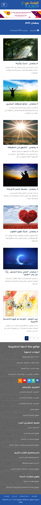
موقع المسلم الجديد (31, 433)
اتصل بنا (6, 496)
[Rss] (20, 381)
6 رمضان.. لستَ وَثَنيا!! (27, 64)
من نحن (14, 496)
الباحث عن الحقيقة (10, 500)
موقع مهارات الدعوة (31, 482)
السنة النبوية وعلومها (30, 463)
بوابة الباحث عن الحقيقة (30, 369)
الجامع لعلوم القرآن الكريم (29, 458)
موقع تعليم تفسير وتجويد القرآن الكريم (24, 445)
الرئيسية (34, 496)
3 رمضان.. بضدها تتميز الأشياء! (22, 189)
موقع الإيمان (34, 410)
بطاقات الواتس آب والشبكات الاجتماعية (23, 374)
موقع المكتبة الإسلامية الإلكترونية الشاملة (22, 487)
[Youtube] (24, 381)
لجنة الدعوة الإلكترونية (30, 357)
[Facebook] (37, 381)
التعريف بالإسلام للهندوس (29, 404)
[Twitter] (29, 381)
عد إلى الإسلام (24, 496)
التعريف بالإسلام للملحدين (29, 398)
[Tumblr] (33, 381)
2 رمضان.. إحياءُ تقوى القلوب (24, 232)
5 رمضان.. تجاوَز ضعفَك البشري (22, 104)
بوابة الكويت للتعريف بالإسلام (28, 363)
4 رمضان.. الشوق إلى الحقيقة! (23, 148)
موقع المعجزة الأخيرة (31, 415)
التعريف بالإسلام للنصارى (29, 392)
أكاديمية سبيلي (33, 428)
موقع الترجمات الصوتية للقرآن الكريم (25, 469)
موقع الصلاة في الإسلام (30, 439)
